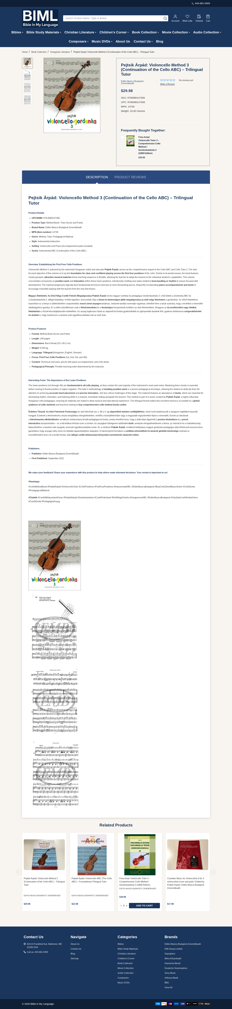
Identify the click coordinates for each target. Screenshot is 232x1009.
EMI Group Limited (173, 949)
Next (213, 872)
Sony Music (170, 973)
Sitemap (75, 958)
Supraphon (170, 954)
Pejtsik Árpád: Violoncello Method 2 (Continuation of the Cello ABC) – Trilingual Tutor (44, 881)
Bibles (16, 32)
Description (97, 177)
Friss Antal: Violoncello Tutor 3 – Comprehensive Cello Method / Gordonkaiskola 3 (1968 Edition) (134, 881)
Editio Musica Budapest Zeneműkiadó (183, 944)
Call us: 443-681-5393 (37, 952)
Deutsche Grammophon (176, 968)
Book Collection (144, 32)
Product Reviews (130, 177)
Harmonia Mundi (172, 963)
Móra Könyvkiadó (173, 958)
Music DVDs (101, 41)
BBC (167, 983)
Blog (159, 41)
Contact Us (142, 41)
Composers (77, 41)
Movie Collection (175, 32)
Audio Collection (206, 32)
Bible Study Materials (42, 32)
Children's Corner (113, 32)
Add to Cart (144, 905)
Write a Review (167, 84)
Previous (18, 872)
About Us (123, 41)
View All (168, 987)
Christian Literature (79, 32)
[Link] (40, 18)
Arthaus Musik (171, 978)
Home (25, 52)
